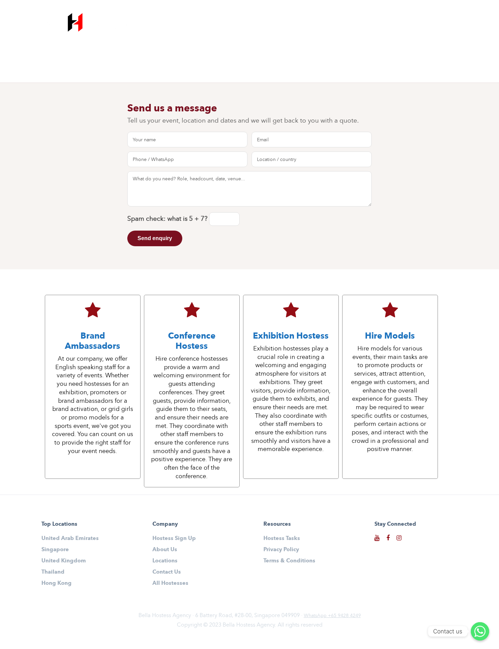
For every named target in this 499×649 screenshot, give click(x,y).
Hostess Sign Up (352, 22)
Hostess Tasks (281, 538)
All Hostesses (298, 22)
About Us (401, 22)
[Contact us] (480, 631)
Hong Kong (56, 583)
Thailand (52, 572)
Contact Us (442, 22)
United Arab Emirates (70, 538)
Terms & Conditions (289, 560)
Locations (165, 560)
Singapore (55, 549)
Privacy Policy (281, 549)
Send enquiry (154, 238)
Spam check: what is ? (168, 218)
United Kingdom (63, 560)
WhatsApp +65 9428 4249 (332, 615)
